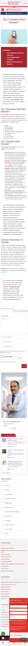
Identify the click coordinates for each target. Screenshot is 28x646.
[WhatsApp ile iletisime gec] (3, 634)
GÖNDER (23, 639)
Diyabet (6, 490)
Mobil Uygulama (5, 596)
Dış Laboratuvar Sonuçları (7, 619)
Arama (19, 644)
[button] (3, 638)
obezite (19, 245)
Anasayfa (3, 644)
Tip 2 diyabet (4, 114)
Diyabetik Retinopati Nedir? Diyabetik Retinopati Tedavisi (15, 462)
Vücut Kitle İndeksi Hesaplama (9, 621)
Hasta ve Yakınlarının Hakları (8, 584)
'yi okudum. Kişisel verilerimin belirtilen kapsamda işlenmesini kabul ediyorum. (19, 622)
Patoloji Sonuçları (5, 612)
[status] (18, 617)
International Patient (15, 13)
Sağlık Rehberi (8, 503)
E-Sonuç (3, 610)
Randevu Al (8, 644)
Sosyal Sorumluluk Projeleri (11, 511)
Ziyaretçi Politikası (5, 587)
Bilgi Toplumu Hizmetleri (7, 571)
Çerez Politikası (5, 591)
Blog (14, 644)
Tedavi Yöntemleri (9, 525)
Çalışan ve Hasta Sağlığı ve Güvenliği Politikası (13, 564)
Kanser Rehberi (8, 494)
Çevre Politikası (5, 568)
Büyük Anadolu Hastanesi (7, 548)
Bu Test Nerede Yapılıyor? (7, 617)
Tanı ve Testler (8, 529)
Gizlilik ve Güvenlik (6, 556)
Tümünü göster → (7, 473)
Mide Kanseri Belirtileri (7, 626)
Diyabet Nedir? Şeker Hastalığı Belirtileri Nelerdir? (15, 439)
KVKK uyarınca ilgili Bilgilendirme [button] (18, 620)
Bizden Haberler (8, 507)
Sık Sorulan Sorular (6, 594)
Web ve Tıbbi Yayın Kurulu (7, 308)
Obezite (6, 485)
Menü (2, 9)
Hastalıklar (7, 520)
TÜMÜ (6, 533)
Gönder (24, 366)
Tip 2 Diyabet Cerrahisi (7, 624)
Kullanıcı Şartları (5, 559)
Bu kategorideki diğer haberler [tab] (9, 435)
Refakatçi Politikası (6, 589)
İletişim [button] (25, 644)
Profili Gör (14, 428)
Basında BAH (8, 516)
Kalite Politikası (5, 566)
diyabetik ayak (15, 287)
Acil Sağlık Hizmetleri (6, 561)
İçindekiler (6, 50)
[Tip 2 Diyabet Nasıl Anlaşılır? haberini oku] (14, 36)
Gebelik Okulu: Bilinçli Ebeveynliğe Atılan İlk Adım (14, 582)
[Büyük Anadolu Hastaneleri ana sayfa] (14, 9)
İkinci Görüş (4, 614)
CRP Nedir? (4, 598)
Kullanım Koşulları (5, 554)
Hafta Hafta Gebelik (9, 498)
